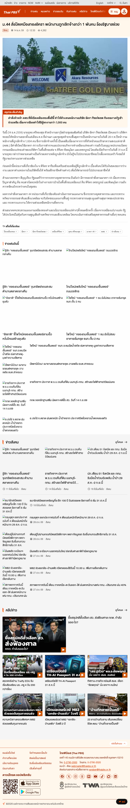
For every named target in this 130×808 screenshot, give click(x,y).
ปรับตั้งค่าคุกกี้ (35, 768)
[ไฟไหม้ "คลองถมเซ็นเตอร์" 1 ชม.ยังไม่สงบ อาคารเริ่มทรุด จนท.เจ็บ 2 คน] (96, 313)
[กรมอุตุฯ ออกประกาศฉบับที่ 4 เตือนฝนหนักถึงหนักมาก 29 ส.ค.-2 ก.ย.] (15, 522)
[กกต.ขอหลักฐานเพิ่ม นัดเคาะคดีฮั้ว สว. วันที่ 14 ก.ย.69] (15, 406)
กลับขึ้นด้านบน (116, 743)
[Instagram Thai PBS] (75, 776)
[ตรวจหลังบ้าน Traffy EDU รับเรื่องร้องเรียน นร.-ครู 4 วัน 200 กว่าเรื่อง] (22, 666)
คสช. (103, 231)
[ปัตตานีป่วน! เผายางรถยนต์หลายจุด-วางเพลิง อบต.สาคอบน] (15, 370)
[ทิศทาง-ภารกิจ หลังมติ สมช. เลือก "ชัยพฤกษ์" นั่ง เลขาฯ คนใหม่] (107, 666)
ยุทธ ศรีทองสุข (74, 231)
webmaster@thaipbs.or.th (83, 766)
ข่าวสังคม (115, 231)
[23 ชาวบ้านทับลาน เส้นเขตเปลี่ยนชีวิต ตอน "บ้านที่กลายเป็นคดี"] (107, 705)
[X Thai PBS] (68, 776)
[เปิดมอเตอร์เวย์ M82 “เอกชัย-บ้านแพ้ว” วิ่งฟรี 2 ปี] (65, 705)
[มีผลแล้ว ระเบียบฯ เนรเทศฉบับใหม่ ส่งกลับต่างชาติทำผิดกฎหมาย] (15, 556)
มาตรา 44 (90, 231)
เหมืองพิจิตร (57, 231)
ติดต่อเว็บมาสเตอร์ (37, 758)
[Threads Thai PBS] (82, 776)
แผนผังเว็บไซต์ (9, 752)
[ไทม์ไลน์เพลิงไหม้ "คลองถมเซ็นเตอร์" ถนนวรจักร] (96, 266)
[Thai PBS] (12, 11)
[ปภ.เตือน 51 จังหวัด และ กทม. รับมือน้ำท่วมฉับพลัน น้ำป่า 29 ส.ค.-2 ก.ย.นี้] (107, 458)
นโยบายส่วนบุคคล (10, 763)
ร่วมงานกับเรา (9, 768)
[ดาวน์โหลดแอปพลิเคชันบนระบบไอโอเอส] (30, 783)
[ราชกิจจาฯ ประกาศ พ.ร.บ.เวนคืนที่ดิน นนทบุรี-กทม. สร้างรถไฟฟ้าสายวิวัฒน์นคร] (15, 388)
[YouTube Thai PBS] (95, 776)
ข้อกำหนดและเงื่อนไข (38, 752)
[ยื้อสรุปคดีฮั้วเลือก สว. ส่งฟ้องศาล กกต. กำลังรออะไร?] (34, 634)
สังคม (5, 30)
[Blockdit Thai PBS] (108, 776)
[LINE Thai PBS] (88, 776)
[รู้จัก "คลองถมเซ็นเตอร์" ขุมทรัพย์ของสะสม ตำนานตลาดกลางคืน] (33, 266)
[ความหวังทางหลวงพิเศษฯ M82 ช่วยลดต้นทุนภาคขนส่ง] (22, 705)
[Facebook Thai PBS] (62, 776)
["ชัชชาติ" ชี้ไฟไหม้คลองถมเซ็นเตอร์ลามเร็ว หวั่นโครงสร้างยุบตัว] (33, 313)
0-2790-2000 (70, 762)
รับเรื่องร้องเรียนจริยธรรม (40, 763)
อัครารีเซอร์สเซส (39, 231)
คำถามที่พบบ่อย (10, 758)
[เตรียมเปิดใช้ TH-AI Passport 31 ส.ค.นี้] (65, 666)
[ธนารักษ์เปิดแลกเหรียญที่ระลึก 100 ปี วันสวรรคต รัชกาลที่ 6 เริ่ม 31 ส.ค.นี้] (15, 505)
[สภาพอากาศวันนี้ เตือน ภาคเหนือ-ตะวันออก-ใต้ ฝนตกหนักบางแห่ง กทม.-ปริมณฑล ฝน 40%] (15, 590)
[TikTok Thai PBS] (102, 776)
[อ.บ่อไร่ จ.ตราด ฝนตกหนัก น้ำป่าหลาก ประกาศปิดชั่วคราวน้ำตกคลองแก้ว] (15, 424)
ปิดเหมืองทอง (9, 231)
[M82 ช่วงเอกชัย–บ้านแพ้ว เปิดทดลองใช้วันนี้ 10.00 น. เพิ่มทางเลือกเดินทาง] (15, 573)
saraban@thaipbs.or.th (100, 769)
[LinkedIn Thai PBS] (115, 776)
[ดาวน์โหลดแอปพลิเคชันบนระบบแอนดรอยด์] (30, 791)
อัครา (24, 231)
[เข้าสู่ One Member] (124, 11)
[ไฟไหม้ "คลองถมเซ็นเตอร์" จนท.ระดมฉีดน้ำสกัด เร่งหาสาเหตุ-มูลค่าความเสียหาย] (15, 352)
